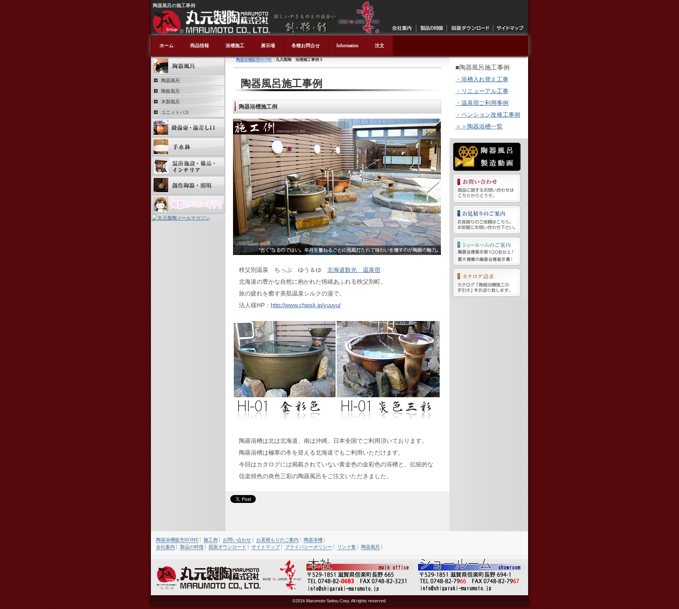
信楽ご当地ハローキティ (188, 204)
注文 (379, 45)
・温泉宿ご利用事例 (481, 102)
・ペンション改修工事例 (487, 114)
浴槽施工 (235, 45)
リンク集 (346, 547)
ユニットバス (175, 112)
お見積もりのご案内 (277, 540)
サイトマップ (510, 28)
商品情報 (199, 45)
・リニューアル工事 (481, 91)
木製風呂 (170, 102)
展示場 (268, 45)
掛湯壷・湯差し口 (188, 127)
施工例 (211, 540)
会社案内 (402, 28)
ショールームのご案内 (487, 251)
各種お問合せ (306, 45)
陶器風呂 (188, 66)
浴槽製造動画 (487, 156)
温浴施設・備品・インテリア (188, 166)
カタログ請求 (487, 282)
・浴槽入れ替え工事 (481, 79)
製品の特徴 (432, 28)
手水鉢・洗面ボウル (188, 147)
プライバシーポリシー (308, 547)
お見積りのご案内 (487, 219)
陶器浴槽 (313, 540)
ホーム (167, 45)
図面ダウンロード (470, 28)
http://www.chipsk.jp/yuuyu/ (306, 305)
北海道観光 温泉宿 (353, 269)
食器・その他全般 (188, 185)
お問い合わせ (487, 188)
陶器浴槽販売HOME (254, 59)
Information (347, 45)
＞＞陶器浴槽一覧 (479, 126)
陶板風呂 (170, 91)
